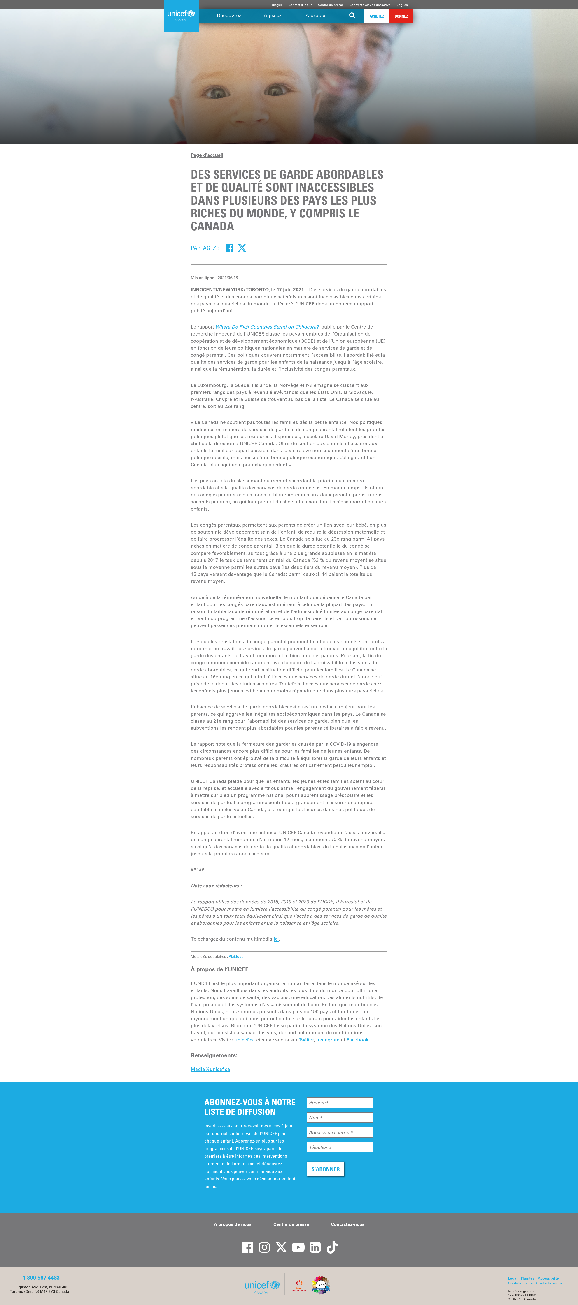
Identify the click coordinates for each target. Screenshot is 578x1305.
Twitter (306, 1040)
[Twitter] (242, 247)
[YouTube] (295, 1243)
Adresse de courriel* (331, 1132)
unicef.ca (245, 1040)
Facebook (357, 1040)
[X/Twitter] (279, 1243)
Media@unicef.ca (210, 1069)
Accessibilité (548, 1278)
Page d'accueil (207, 155)
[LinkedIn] (312, 1243)
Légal (512, 1278)
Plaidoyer (237, 956)
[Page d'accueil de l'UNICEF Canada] (264, 1293)
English (402, 5)
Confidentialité (520, 1283)
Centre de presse (331, 5)
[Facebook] (229, 247)
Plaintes (527, 1278)
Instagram (328, 1040)
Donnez (401, 16)
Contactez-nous (300, 5)
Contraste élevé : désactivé (370, 5)
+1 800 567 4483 (39, 1277)
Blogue (277, 5)
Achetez (377, 16)
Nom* (315, 1117)
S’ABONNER (325, 1169)
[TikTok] (329, 1243)
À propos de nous (233, 1224)
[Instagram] (262, 1243)
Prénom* (318, 1102)
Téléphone (320, 1147)
